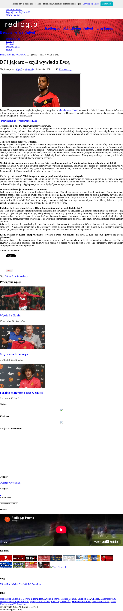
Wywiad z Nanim (10, 315)
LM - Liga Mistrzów (60, 601)
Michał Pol (5, 584)
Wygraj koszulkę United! (18, 12)
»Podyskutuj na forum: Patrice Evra (18, 120)
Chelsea (95, 599)
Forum (9, 49)
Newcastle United (100, 601)
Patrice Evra (10, 276)
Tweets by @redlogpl (10, 482)
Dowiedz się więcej (91, 4)
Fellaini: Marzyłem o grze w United (21, 392)
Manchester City (108, 599)
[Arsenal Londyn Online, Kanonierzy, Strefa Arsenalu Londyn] (44, 567)
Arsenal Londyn (52, 599)
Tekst (113, 601)
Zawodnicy (22, 276)
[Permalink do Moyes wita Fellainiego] (22, 348)
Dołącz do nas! (13, 47)
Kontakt (10, 44)
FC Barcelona (34, 584)
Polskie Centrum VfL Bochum (14, 601)
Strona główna (13, 38)
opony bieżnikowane (40, 601)
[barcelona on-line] (56, 560)
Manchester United (9, 599)
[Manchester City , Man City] (82, 560)
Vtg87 (19, 69)
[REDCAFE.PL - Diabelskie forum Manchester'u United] (19, 560)
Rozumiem (106, 4)
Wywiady (20, 54)
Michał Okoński (19, 584)
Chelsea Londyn (68, 599)
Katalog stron (6, 604)
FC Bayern (24, 599)
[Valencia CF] (94, 560)
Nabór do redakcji (14, 9)
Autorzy (10, 41)
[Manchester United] (6, 560)
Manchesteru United (68, 110)
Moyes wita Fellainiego (14, 354)
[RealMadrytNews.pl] (58, 567)
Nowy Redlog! (13, 15)
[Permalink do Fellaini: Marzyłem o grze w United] (22, 387)
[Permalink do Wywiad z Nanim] (22, 309)
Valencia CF (84, 599)
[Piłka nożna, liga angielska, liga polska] (19, 567)
